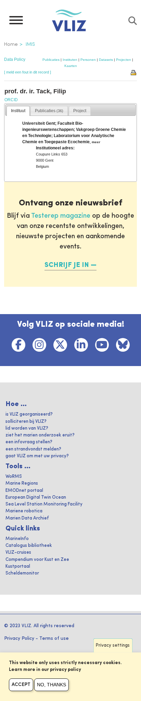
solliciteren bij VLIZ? (26, 421)
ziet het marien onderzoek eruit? (40, 435)
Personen (88, 60)
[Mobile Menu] (16, 22)
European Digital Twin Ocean (35, 497)
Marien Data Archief (27, 518)
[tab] (18, 111)
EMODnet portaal (24, 490)
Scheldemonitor (22, 573)
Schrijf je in (66, 265)
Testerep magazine (60, 216)
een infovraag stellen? (28, 442)
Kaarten (70, 66)
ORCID (11, 99)
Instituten (70, 60)
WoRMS (13, 476)
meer (96, 142)
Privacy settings (113, 645)
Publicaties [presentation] (49, 110)
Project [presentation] (79, 110)
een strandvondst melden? (33, 449)
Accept (21, 684)
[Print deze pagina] (134, 72)
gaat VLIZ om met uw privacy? (37, 456)
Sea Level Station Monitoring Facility (43, 504)
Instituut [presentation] (18, 110)
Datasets (106, 60)
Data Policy (14, 59)
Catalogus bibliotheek (28, 545)
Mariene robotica (23, 511)
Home (11, 44)
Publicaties (51, 60)
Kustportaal (17, 566)
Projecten (123, 60)
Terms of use (54, 638)
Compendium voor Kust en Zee (37, 559)
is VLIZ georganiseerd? (29, 414)
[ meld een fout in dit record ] (27, 72)
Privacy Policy (19, 638)
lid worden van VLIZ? (26, 428)
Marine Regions (21, 483)
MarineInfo (17, 539)
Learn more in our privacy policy (45, 670)
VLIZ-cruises (18, 552)
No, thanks (51, 684)
